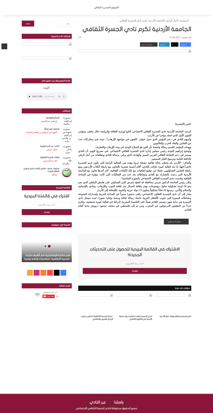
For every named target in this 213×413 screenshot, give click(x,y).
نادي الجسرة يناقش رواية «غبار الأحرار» (175, 316)
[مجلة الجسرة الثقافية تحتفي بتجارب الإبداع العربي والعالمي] (95, 303)
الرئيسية (184, 20)
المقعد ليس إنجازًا (51, 129)
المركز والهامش (52, 118)
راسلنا (118, 402)
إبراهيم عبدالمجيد (49, 121)
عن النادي (98, 402)
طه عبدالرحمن (50, 160)
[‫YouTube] (50, 273)
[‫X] (57, 273)
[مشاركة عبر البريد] (4, 46)
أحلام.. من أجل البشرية (49, 146)
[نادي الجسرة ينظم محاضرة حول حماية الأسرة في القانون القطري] (134, 303)
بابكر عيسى (51, 149)
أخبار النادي (172, 20)
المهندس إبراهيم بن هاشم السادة (41, 132)
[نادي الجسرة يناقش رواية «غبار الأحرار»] (173, 303)
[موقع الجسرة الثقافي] (106, 7)
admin (54, 174)
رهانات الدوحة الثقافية (49, 157)
